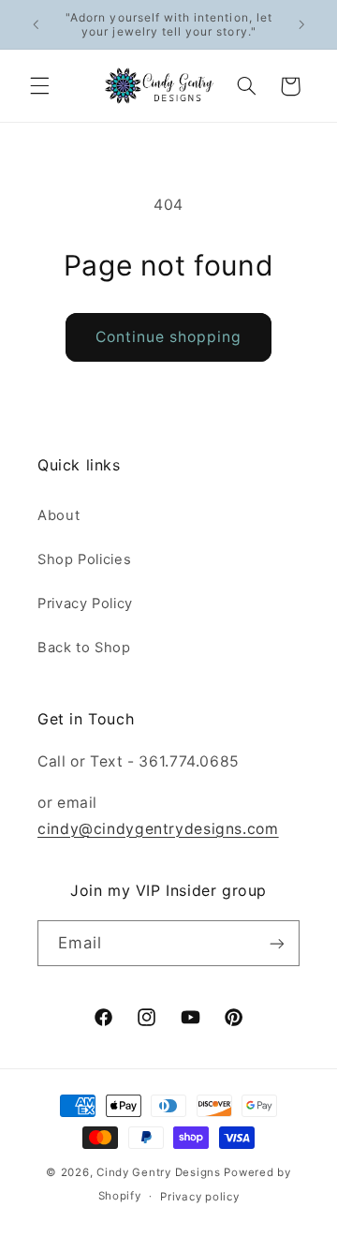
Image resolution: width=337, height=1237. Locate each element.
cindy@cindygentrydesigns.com (158, 829)
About (58, 515)
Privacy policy (199, 1196)
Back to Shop (84, 647)
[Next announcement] (301, 24)
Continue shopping (168, 337)
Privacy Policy (85, 603)
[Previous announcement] (35, 24)
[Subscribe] (277, 943)
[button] (39, 86)
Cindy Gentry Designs (158, 1172)
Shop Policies (84, 559)
